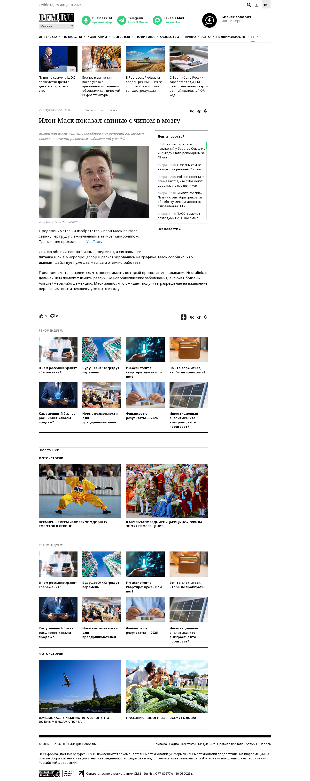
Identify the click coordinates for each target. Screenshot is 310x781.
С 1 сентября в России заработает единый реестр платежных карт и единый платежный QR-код (189, 86)
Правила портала (230, 744)
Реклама (160, 744)
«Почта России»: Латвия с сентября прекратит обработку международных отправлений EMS (180, 199)
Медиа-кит (206, 744)
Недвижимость (230, 36)
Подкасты (72, 36)
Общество (169, 36)
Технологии (94, 110)
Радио (174, 744)
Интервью (48, 36)
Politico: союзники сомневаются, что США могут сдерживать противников (181, 181)
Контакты (188, 744)
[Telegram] (199, 111)
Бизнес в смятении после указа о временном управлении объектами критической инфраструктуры (101, 86)
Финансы (121, 36)
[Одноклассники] (205, 111)
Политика (145, 36)
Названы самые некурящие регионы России (179, 167)
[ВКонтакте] (192, 111)
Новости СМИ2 (50, 450)
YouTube (93, 241)
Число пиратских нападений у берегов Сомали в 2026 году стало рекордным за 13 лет (182, 150)
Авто (206, 36)
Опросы (265, 744)
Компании (97, 36)
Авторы (251, 744)
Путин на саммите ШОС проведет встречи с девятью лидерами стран (57, 84)
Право (190, 36)
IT (253, 36)
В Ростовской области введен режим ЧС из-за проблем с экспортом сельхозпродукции (144, 84)
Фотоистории (51, 458)
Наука (112, 110)
